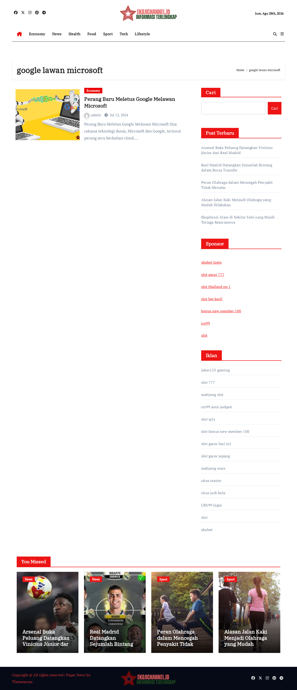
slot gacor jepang (215, 456)
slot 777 (208, 382)
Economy (37, 33)
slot (204, 335)
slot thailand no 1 (216, 286)
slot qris (208, 419)
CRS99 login (211, 505)
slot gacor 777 (212, 274)
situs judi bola (213, 492)
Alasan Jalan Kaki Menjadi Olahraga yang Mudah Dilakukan (245, 640)
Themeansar (22, 681)
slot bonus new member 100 (225, 431)
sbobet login (211, 262)
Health (75, 33)
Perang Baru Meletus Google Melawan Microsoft (129, 102)
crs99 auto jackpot (216, 406)
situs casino (211, 480)
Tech (124, 33)
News (57, 33)
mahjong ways (213, 468)
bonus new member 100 (221, 310)
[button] (282, 34)
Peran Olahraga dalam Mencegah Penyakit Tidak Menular (177, 640)
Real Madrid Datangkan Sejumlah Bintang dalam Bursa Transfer (236, 167)
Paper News (76, 674)
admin (96, 115)
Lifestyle (142, 33)
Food (91, 33)
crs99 (205, 323)
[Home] (19, 34)
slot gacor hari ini (216, 443)
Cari (211, 92)
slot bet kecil (211, 298)
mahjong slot (212, 394)
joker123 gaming (215, 370)
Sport (108, 33)
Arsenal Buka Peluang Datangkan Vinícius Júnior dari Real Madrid (237, 150)
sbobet (207, 529)
